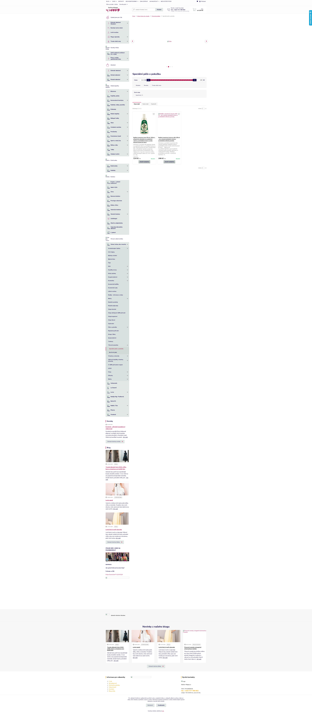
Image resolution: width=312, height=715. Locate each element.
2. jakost (113, 232)
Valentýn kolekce (116, 209)
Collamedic (114, 383)
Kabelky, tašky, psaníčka (118, 105)
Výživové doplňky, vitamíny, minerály (115, 360)
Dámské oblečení (116, 70)
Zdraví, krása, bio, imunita (118, 244)
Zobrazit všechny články (113, 542)
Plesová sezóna (196, 644)
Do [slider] (194, 80)
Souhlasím (161, 705)
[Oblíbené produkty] (197, 3)
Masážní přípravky (113, 305)
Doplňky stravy (112, 270)
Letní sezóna (114, 32)
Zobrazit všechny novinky (113, 441)
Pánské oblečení (115, 79)
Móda (116, 464)
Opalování (111, 323)
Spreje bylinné (112, 338)
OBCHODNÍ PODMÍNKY (131, 1)
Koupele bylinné (112, 277)
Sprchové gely (113, 352)
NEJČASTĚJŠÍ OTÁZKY (166, 1)
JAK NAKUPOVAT (154, 1)
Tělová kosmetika (113, 345)
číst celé (125, 437)
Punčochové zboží (116, 136)
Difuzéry (110, 375)
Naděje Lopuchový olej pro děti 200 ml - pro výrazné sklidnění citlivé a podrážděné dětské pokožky (169, 139)
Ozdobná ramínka (116, 127)
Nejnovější (137, 104)
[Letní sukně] (117, 489)
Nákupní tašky (115, 118)
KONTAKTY (121, 1)
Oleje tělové (111, 320)
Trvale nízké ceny (116, 41)
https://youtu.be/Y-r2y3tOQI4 (114, 574)
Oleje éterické (112, 309)
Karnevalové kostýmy (117, 100)
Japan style (114, 187)
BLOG (107, 1)
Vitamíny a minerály (113, 356)
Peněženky (114, 131)
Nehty (109, 298)
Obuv (112, 123)
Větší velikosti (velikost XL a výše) (118, 53)
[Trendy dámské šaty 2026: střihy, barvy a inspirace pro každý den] (117, 456)
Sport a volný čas (116, 140)
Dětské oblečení (115, 75)
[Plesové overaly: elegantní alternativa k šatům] (194, 636)
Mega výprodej (115, 37)
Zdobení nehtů (115, 154)
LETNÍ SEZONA (118, 497)
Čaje (109, 263)
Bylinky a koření (112, 255)
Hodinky (113, 170)
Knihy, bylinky (112, 273)
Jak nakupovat (113, 683)
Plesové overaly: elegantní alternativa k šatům (192, 648)
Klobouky (113, 109)
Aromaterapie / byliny (114, 248)
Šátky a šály (114, 145)
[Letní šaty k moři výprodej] (117, 519)
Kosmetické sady (112, 288)
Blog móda (112, 691)
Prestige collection (116, 200)
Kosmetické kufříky (113, 284)
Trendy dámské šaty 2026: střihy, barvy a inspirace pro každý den (116, 468)
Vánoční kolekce (115, 214)
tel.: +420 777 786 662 (178, 10)
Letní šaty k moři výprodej (114, 530)
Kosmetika (111, 280)
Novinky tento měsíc (117, 28)
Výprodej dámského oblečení (116, 227)
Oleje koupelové (112, 316)
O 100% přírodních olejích (115, 365)
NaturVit (113, 401)
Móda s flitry (114, 205)
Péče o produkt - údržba (112, 4)
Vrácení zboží (112, 687)
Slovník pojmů (122, 4)
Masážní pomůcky (113, 302)
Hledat (159, 9)
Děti (109, 266)
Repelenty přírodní (113, 331)
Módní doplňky (115, 114)
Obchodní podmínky (114, 685)
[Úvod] (118, 9)
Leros (112, 392)
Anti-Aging (111, 252)
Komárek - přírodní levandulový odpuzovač (115, 428)
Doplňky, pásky (115, 96)
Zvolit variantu (144, 162)
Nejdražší (153, 104)
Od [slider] (148, 80)
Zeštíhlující (114, 218)
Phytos (113, 410)
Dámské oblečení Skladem (116, 23)
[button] (132, 41)
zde (163, 711)
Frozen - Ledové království (115, 182)
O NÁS (113, 1)
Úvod (133, 16)
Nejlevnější (145, 104)
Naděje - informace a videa (115, 295)
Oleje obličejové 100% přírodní (116, 313)
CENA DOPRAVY (144, 1)
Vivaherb (113, 414)
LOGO (110, 368)
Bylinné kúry (111, 259)
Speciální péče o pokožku (116, 349)
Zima (112, 192)
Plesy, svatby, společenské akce (116, 58)
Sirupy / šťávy (111, 334)
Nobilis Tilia (114, 405)
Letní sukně (109, 500)
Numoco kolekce (115, 196)
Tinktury (110, 341)
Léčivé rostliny (112, 291)
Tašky (112, 149)
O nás (110, 681)
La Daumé (114, 388)
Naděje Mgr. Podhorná (117, 396)
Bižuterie (113, 91)
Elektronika (114, 166)
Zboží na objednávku (117, 223)
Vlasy (109, 372)
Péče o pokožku (112, 327)
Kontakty (111, 689)
